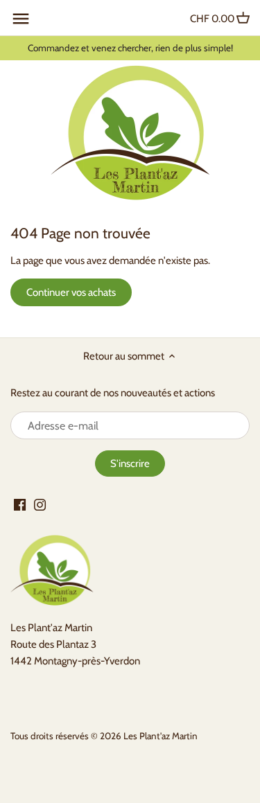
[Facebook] (20, 504)
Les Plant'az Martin (160, 735)
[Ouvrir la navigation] (20, 18)
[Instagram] (40, 504)
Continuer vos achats (71, 292)
